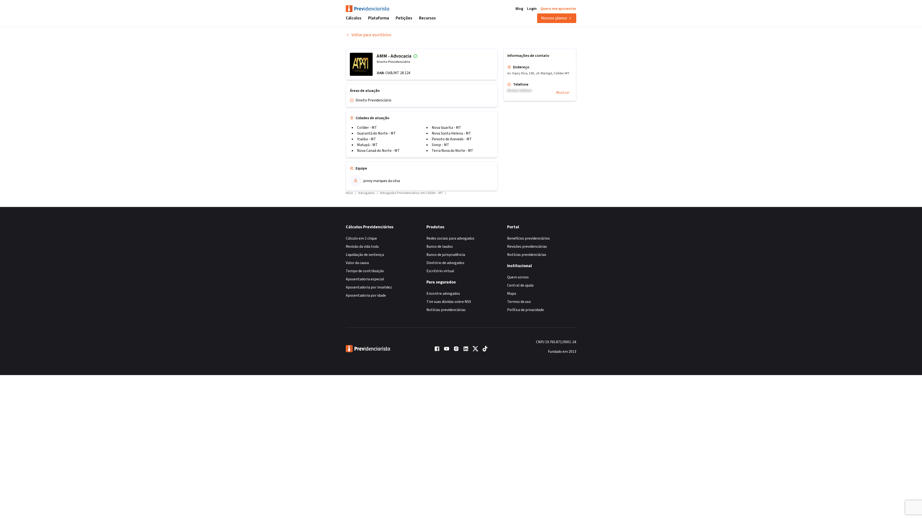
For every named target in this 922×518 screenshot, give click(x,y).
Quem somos (518, 277)
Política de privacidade (525, 310)
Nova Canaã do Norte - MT (378, 150)
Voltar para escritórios (371, 35)
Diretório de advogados (445, 263)
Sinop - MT (440, 144)
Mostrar (562, 92)
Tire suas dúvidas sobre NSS (448, 302)
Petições (404, 18)
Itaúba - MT (366, 139)
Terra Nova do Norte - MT (452, 150)
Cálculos (353, 18)
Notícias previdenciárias (446, 310)
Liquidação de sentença (365, 255)
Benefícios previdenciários (528, 238)
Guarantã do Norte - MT (376, 133)
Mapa (511, 293)
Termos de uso (519, 302)
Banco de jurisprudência (445, 255)
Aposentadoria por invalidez (369, 287)
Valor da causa (357, 263)
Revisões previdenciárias (527, 246)
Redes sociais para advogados (450, 238)
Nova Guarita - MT (446, 127)
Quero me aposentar (558, 8)
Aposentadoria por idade (366, 295)
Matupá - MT (367, 144)
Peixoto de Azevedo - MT (452, 139)
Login (532, 8)
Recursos (427, 18)
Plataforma (378, 18)
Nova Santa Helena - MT (451, 133)
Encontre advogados (443, 293)
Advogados (366, 193)
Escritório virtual (440, 271)
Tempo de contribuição (365, 271)
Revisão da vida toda (362, 246)
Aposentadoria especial (365, 279)
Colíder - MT (367, 127)
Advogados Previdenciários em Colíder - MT (411, 193)
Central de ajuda (520, 285)
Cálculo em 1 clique (361, 238)
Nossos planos (554, 18)
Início (349, 193)
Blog (519, 8)
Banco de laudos (439, 246)
